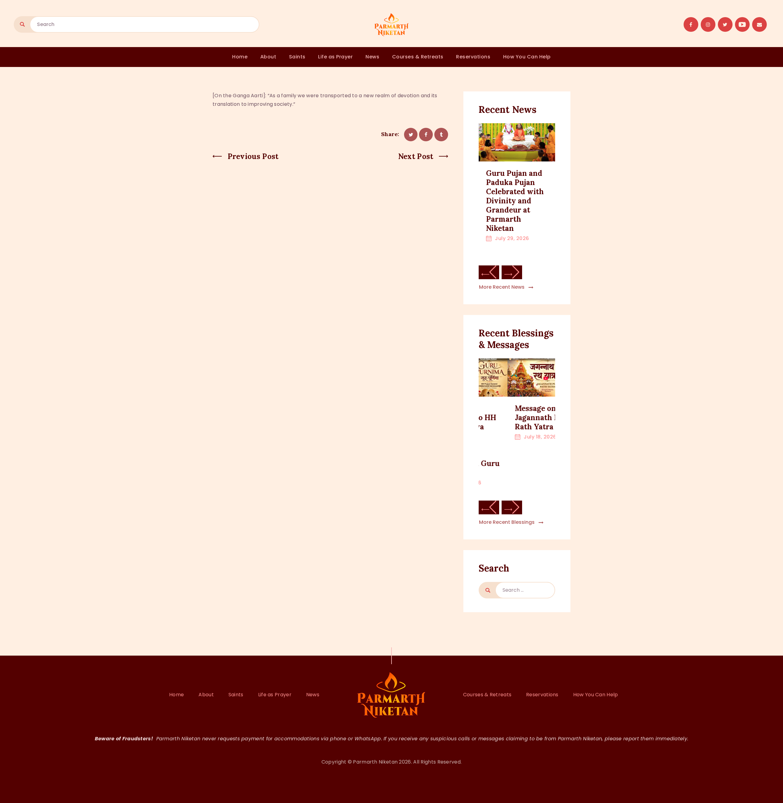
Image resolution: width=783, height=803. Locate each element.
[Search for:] (525, 590)
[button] (489, 272)
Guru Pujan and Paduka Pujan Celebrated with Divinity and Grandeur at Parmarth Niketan (515, 201)
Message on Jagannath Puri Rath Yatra (513, 417)
